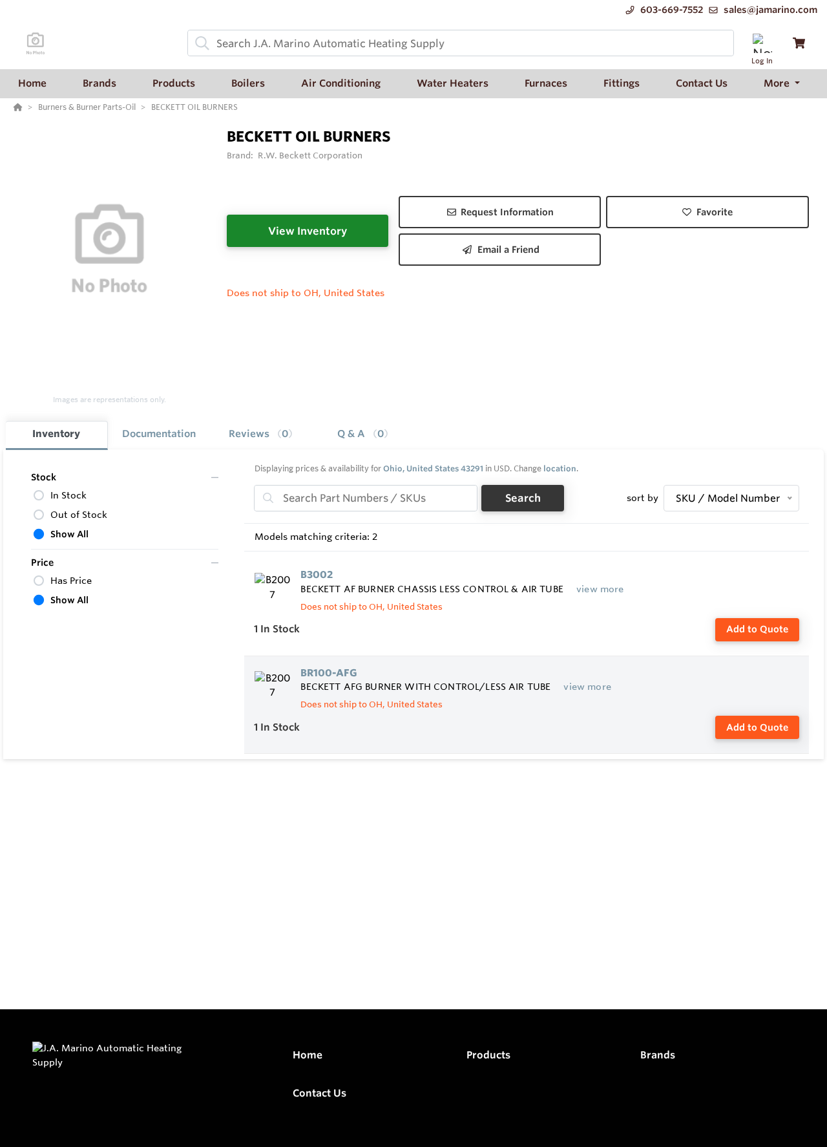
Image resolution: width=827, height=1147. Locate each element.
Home (307, 1055)
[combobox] (460, 43)
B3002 (316, 574)
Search (523, 497)
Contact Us (319, 1093)
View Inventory (307, 230)
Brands (657, 1055)
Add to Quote (757, 629)
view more (599, 589)
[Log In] (762, 43)
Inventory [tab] (56, 433)
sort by (642, 498)
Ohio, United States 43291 (433, 468)
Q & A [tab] (360, 433)
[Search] (199, 43)
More (778, 83)
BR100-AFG (328, 673)
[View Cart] (799, 43)
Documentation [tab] (159, 433)
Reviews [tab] (258, 433)
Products (488, 1055)
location (559, 468)
